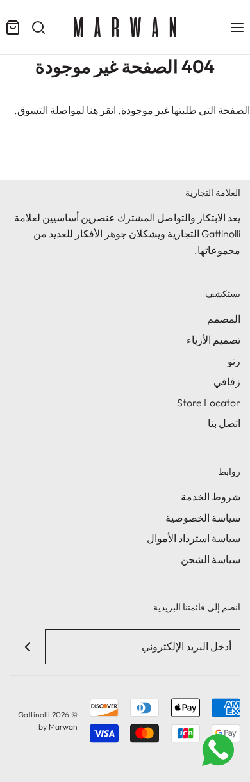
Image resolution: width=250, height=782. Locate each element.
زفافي (226, 381)
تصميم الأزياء (213, 339)
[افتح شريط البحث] (38, 27)
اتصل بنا (224, 423)
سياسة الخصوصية (202, 517)
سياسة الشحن (210, 559)
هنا (92, 110)
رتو (234, 361)
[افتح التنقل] (237, 27)
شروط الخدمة (210, 496)
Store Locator (208, 402)
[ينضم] (27, 646)
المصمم (223, 318)
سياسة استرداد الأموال (193, 538)
